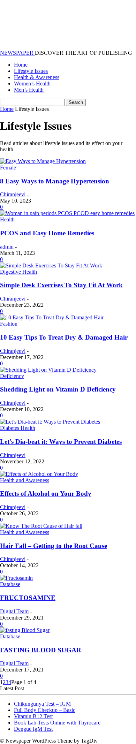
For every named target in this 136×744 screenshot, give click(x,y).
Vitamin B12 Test (33, 716)
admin (7, 247)
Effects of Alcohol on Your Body (45, 493)
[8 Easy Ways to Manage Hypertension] (43, 161)
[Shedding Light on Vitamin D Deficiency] (48, 370)
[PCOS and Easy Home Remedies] (67, 213)
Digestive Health (18, 272)
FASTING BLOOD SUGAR (40, 650)
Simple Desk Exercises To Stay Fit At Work (61, 285)
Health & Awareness (36, 77)
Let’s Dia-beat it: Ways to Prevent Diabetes (61, 441)
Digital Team (14, 611)
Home (21, 65)
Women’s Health (32, 83)
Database (10, 584)
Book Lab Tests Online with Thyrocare (57, 723)
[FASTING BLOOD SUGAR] (25, 630)
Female (8, 167)
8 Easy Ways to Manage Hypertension (54, 181)
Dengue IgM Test (33, 729)
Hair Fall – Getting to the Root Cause (53, 545)
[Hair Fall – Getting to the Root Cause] (41, 526)
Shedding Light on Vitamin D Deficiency (58, 389)
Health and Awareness (24, 480)
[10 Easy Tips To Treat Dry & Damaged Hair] (52, 317)
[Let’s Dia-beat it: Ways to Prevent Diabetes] (50, 422)
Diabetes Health (17, 428)
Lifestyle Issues (31, 71)
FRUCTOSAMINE (27, 597)
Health (7, 219)
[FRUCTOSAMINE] (16, 578)
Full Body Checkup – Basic (44, 710)
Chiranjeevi (12, 194)
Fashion (8, 324)
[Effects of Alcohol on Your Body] (39, 474)
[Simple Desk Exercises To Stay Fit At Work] (51, 265)
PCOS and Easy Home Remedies (47, 233)
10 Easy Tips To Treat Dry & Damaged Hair (64, 337)
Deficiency (12, 376)
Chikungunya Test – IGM (42, 704)
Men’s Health (29, 90)
